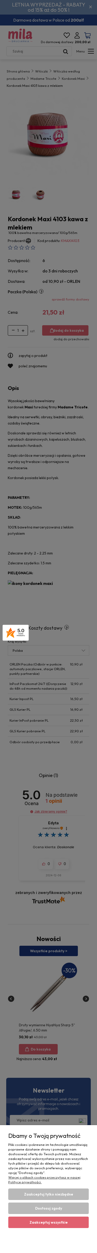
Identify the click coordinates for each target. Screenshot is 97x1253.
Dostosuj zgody (48, 1208)
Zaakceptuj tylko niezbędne (48, 1194)
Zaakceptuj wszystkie (48, 1222)
